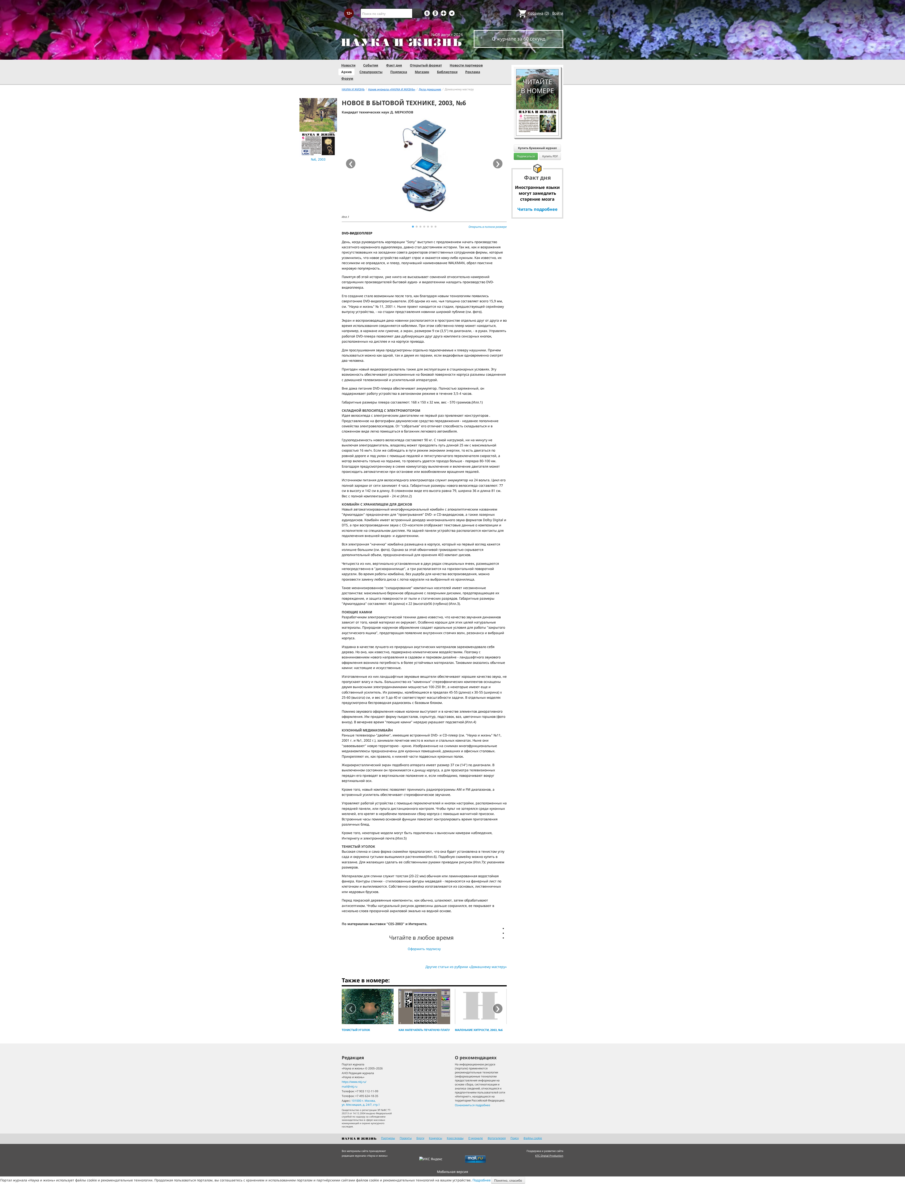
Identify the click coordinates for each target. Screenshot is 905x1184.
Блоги (420, 1138)
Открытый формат (426, 65)
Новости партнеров (466, 65)
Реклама (472, 72)
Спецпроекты (371, 72)
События (370, 65)
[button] (413, 227)
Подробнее (482, 1180)
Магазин (422, 72)
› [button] (498, 163)
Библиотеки (447, 72)
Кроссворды (455, 1138)
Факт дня (394, 65)
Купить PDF (550, 156)
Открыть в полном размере (488, 227)
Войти (557, 13)
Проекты (406, 1138)
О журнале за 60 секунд (518, 39)
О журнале (475, 1138)
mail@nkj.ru (349, 1086)
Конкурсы (435, 1138)
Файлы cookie (532, 1138)
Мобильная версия (452, 1171)
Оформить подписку (424, 949)
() (538, 13)
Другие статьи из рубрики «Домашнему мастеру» (466, 966)
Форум (347, 78)
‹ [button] (351, 1008)
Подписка (398, 72)
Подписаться (526, 156)
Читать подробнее (537, 209)
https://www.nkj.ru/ (354, 1082)
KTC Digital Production (549, 1155)
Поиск (514, 1138)
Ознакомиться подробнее (472, 1105)
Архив (346, 72)
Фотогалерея (497, 1138)
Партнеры (388, 1138)
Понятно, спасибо (508, 1180)
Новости (348, 65)
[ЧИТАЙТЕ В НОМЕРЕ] (537, 55)
